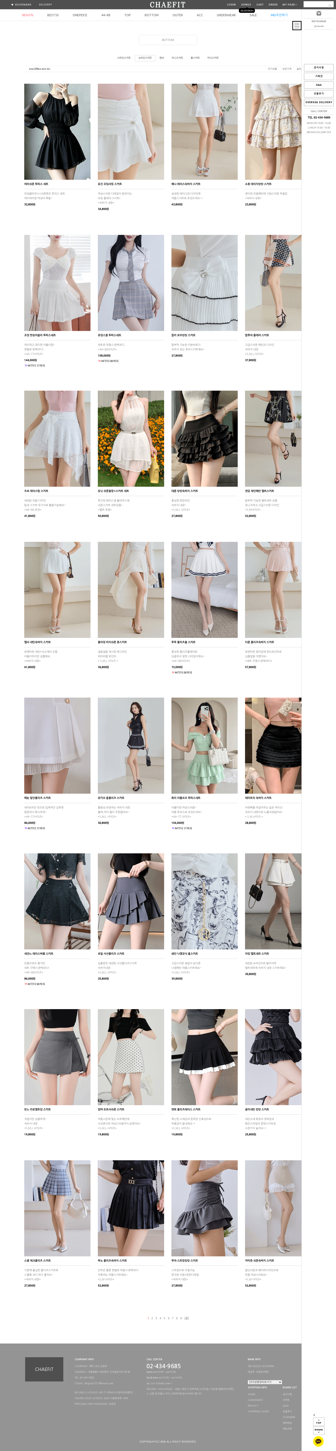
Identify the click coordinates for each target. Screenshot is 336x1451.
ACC (200, 15)
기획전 (319, 76)
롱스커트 (195, 58)
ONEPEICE (80, 15)
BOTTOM (152, 15)
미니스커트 (177, 58)
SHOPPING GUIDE (258, 1411)
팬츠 (162, 58)
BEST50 (53, 15)
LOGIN (231, 4)
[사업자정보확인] (124, 1392)
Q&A (319, 84)
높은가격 (301, 69)
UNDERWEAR (226, 15)
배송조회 (287, 1429)
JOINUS (246, 4)
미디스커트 (213, 58)
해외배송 (287, 1423)
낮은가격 (286, 69)
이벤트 (286, 1400)
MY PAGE (289, 4)
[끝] (186, 1318)
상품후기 (319, 93)
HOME (251, 1394)
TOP (127, 15)
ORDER (273, 4)
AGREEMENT (255, 1400)
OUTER (178, 15)
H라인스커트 (124, 58)
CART (260, 4)
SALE (253, 15)
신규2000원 (289, 1417)
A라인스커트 (145, 58)
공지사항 (319, 67)
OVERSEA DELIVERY (318, 102)
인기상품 (272, 69)
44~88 (105, 15)
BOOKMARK (23, 4)
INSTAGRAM (319, 21)
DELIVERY (45, 4)
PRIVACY (253, 1406)
